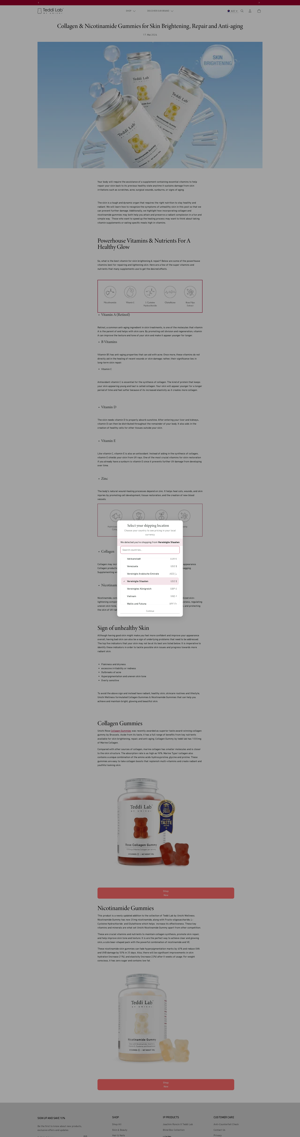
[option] (150, 558)
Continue (150, 611)
